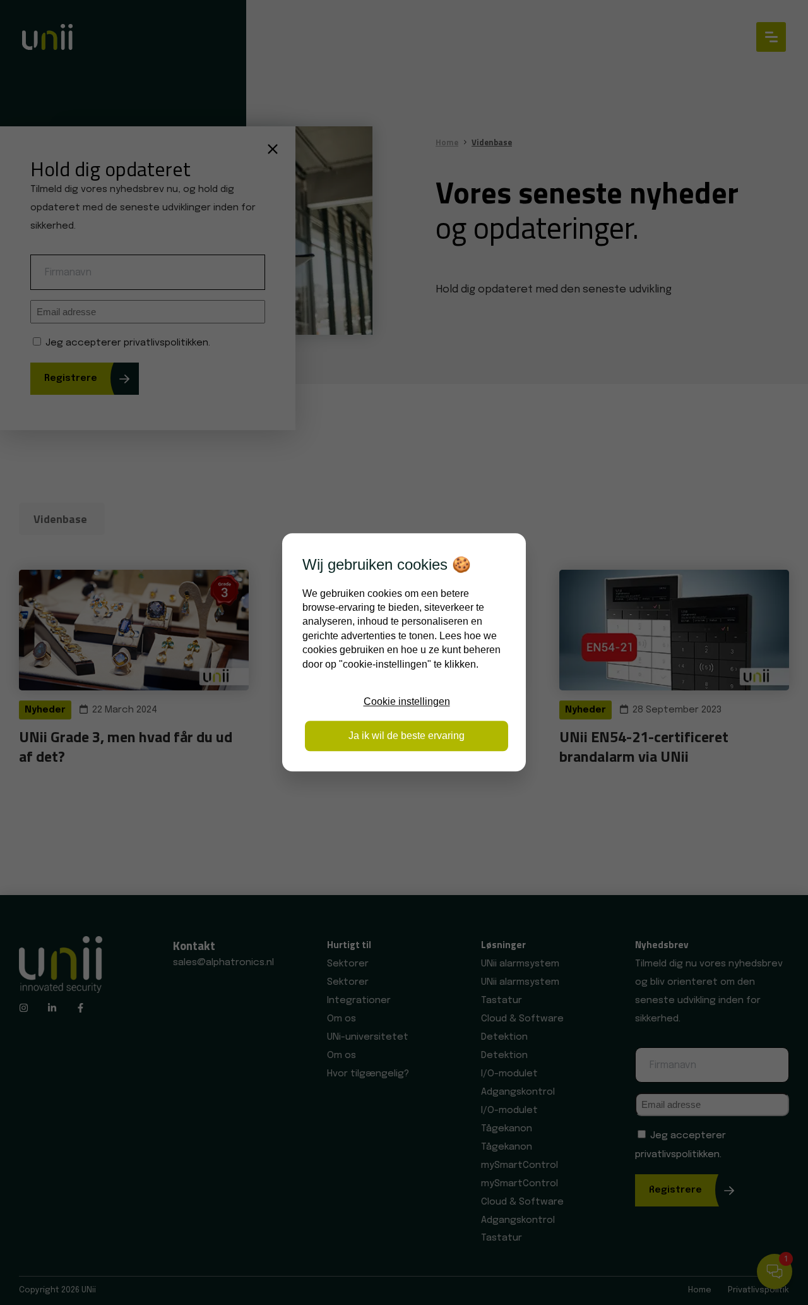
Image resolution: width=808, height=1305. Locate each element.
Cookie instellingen (407, 701)
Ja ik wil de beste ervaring (406, 736)
